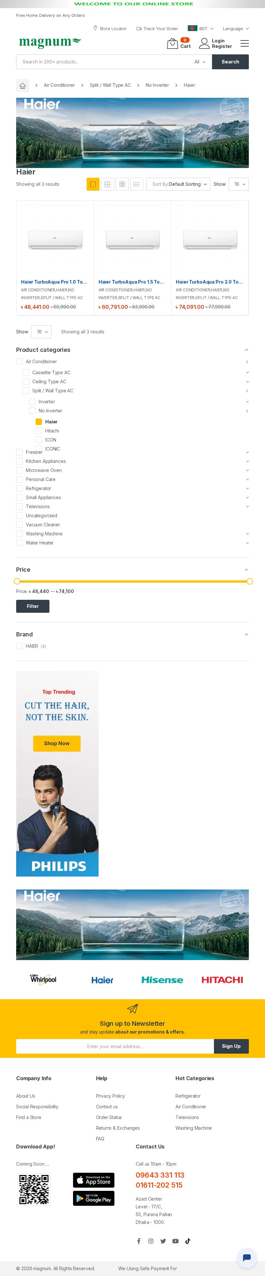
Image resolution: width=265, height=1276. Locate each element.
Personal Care (41, 479)
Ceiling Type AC (49, 381)
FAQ (100, 1138)
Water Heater (40, 542)
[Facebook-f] (139, 1241)
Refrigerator (38, 488)
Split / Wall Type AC (110, 85)
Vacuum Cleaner (43, 524)
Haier (61, 289)
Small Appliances (43, 497)
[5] (107, 184)
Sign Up (231, 1046)
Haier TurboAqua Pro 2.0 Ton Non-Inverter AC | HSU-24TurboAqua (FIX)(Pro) (210, 282)
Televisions (37, 506)
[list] (136, 184)
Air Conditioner (59, 85)
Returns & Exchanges (118, 1128)
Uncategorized (41, 515)
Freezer (34, 452)
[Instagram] (151, 1241)
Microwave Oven (44, 470)
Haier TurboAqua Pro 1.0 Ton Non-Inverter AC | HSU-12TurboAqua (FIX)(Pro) (55, 282)
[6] (122, 184)
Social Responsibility (37, 1106)
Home (22, 85)
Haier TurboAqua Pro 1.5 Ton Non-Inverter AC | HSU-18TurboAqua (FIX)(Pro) (133, 282)
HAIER (32, 646)
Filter (33, 606)
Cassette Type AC (51, 372)
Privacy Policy (110, 1096)
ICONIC (52, 449)
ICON (50, 439)
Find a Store (28, 1117)
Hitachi (52, 430)
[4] (93, 184)
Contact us (107, 1106)
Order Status (109, 1117)
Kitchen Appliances (46, 461)
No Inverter (157, 85)
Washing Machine (44, 533)
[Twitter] (163, 1241)
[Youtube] (175, 1241)
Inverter (47, 401)
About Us (25, 1096)
